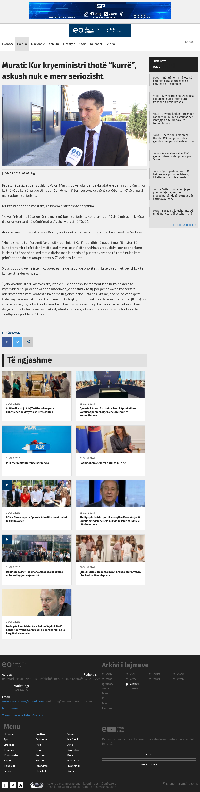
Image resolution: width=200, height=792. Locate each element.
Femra (7, 771)
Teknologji (73, 765)
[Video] (36, 506)
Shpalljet (41, 771)
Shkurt (106, 688)
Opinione (41, 739)
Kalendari (96, 44)
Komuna (54, 44)
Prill (104, 698)
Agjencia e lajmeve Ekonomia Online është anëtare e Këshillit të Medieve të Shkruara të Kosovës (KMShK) (81, 785)
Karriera (72, 771)
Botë (70, 755)
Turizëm (40, 755)
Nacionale (38, 44)
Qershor (107, 708)
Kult (38, 744)
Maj (104, 703)
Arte (70, 744)
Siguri (39, 750)
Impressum (10, 708)
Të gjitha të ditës (184, 225)
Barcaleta (73, 760)
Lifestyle (69, 44)
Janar (105, 683)
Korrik (136, 683)
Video (111, 44)
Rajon (7, 760)
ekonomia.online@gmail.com (23, 701)
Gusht (136, 688)
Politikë (22, 44)
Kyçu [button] (149, 754)
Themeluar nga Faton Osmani (22, 715)
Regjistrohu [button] (149, 764)
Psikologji (9, 765)
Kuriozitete (11, 755)
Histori (40, 760)
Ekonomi (8, 44)
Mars (105, 693)
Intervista (42, 765)
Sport (83, 44)
